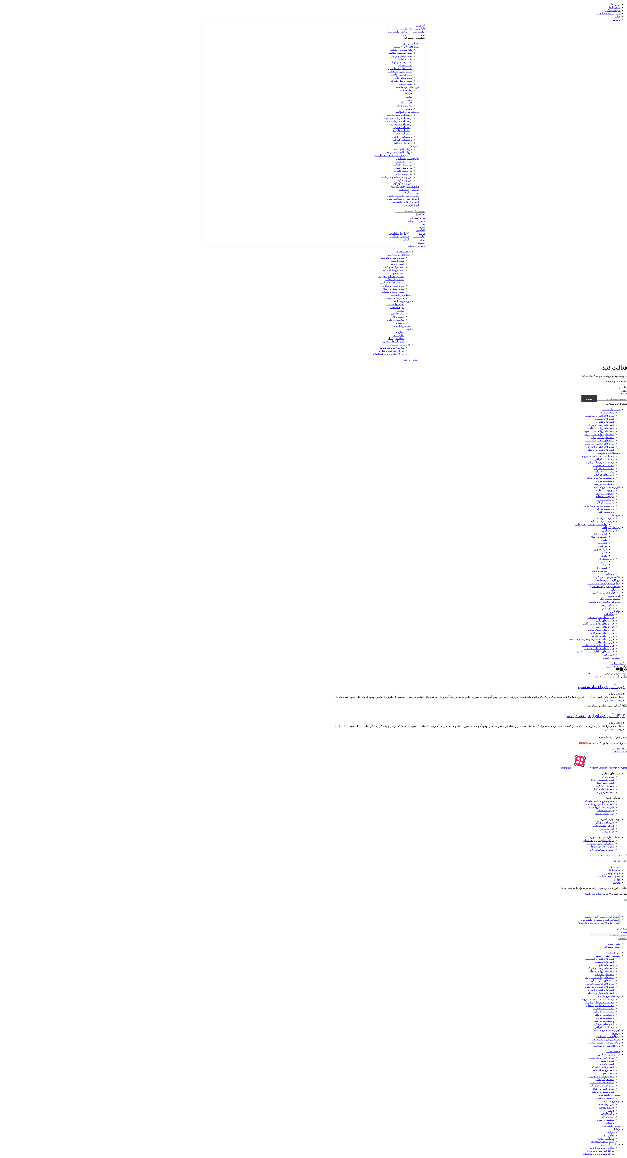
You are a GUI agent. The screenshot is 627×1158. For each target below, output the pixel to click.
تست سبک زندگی (403, 77)
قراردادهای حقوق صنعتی (600, 617)
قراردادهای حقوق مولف (601, 629)
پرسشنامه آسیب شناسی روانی (597, 456)
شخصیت (602, 543)
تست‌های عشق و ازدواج (601, 446)
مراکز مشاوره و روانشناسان (388, 354)
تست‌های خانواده (605, 421)
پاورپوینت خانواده (403, 170)
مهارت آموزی (606, 558)
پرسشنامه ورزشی (402, 136)
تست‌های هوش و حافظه (601, 449)
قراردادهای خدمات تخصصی (599, 648)
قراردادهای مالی (605, 620)
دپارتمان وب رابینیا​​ (595, 893)
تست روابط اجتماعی (401, 80)
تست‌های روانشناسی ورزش (599, 434)
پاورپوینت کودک (403, 180)
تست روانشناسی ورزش (391, 276)
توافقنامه (609, 614)
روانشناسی (406, 90)
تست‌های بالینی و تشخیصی (599, 415)
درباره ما (399, 332)
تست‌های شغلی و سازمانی (599, 443)
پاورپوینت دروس (403, 173)
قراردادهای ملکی (604, 642)
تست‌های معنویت (604, 974)
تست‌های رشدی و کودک (601, 425)
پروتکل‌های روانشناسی (608, 580)
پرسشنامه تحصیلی (402, 127)
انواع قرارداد (613, 611)
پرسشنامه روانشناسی (608, 453)
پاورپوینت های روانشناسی (606, 487)
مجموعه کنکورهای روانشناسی (604, 601)
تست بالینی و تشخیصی (400, 71)
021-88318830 (619, 748)
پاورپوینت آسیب (403, 161)
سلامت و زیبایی (403, 105)
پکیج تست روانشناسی (400, 49)
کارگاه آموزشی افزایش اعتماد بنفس (595, 716)
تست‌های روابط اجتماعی (600, 428)
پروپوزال (615, 589)
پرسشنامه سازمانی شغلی (398, 121)
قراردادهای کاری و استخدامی (598, 645)
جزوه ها (616, 515)
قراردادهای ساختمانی (602, 636)
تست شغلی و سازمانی (400, 68)
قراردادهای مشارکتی (602, 633)
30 (611, 666)
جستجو (623, 393)
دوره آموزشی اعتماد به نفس (601, 687)
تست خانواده (405, 59)
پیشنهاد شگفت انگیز (609, 598)
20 (614, 666)
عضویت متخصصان (394, 298)
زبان (410, 99)
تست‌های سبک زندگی (602, 437)
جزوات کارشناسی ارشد (399, 152)
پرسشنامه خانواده (402, 130)
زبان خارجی (397, 313)
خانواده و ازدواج (599, 536)
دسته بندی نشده (611, 657)
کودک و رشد (600, 533)
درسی (409, 96)
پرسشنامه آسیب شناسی (399, 115)
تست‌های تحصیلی (604, 418)
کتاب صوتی (614, 595)
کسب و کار (406, 102)
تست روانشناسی (611, 409)
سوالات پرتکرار (396, 338)
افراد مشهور (600, 549)
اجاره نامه (608, 654)
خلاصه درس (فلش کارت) (606, 577)
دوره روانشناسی (395, 304)
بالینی (604, 539)
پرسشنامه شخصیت (401, 124)
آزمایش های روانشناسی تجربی (603, 583)
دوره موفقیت (397, 307)
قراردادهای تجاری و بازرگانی (598, 623)
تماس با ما (398, 335)
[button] (614, 700)
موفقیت (407, 93)
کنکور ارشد (608, 605)
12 (617, 666)
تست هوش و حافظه (401, 74)
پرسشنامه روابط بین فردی (397, 118)
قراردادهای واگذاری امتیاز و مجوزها (595, 651)
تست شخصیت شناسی (400, 52)
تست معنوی (405, 83)
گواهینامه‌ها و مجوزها (393, 341)
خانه (625, 376)
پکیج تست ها (607, 412)
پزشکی (408, 108)
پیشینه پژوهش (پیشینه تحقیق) (604, 586)
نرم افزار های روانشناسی (606, 592)
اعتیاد (604, 555)
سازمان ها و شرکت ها (392, 347)
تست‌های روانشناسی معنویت (598, 431)
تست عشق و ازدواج (401, 56)
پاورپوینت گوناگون (402, 183)
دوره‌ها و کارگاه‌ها (611, 527)
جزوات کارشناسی (402, 149)
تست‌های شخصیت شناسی (599, 440)
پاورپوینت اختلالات (402, 164)
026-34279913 (619, 751)
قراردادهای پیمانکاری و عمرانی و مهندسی (591, 639)
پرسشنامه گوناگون (402, 139)
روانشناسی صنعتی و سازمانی (390, 155)
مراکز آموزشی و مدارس (391, 350)
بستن (624, 390)
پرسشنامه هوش (403, 133)
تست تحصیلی (405, 65)
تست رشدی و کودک (401, 62)
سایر (604, 552)
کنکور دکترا (608, 608)
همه (607, 666)
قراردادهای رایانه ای (603, 626)
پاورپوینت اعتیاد (404, 167)
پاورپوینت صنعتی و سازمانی (397, 177)
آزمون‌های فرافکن (402, 142)
